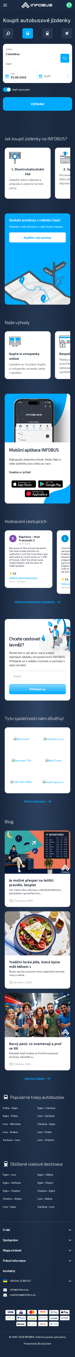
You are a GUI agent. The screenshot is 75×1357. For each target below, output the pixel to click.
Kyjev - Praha (10, 1115)
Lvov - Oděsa (45, 1198)
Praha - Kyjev (10, 1107)
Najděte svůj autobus (37, 237)
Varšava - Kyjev (46, 1123)
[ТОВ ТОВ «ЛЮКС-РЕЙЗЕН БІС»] (21, 782)
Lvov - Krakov (10, 1132)
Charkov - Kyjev (46, 1190)
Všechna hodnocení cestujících (35, 602)
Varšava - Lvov (11, 1139)
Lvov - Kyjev (9, 1206)
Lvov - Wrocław (12, 1123)
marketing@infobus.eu (23, 1294)
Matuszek (66, 583)
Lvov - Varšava (46, 1115)
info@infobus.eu (19, 1289)
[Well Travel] (53, 760)
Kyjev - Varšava (46, 1107)
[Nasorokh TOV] (21, 760)
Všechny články (34, 1078)
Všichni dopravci (35, 801)
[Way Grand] (21, 739)
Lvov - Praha (45, 1132)
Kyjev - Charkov (11, 1190)
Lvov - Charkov (46, 1139)
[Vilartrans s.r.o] (53, 739)
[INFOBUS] (36, 4)
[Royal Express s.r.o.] (53, 782)
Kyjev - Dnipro (45, 1182)
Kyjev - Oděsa (45, 1174)
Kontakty (9, 1271)
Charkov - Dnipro (12, 1198)
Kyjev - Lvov (9, 1174)
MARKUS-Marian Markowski (23, 577)
